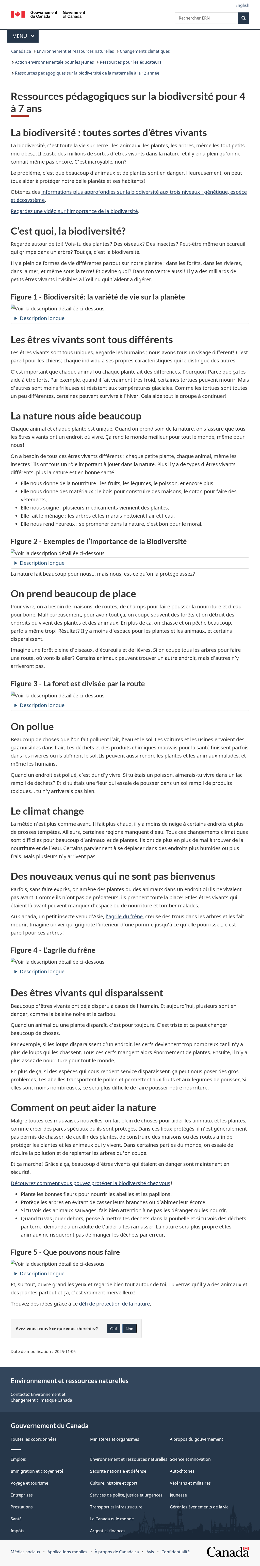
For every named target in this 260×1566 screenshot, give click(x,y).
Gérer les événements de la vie (199, 1507)
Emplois (18, 1459)
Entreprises (22, 1495)
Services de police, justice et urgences (126, 1495)
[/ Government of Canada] (48, 15)
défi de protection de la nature (114, 1303)
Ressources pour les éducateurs (130, 62)
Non (129, 1328)
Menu (25, 35)
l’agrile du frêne (124, 916)
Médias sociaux (25, 1552)
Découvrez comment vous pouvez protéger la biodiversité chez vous (90, 1183)
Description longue (42, 318)
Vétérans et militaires (190, 1483)
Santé (16, 1519)
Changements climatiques (145, 51)
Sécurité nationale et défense (118, 1471)
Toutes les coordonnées (34, 1439)
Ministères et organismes (114, 1439)
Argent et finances (107, 1531)
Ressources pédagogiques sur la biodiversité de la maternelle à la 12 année (87, 73)
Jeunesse (178, 1495)
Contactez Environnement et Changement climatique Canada (41, 1397)
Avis (150, 1552)
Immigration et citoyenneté (37, 1471)
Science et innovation (190, 1459)
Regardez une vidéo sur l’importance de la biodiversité (74, 211)
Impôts (17, 1531)
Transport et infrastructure (116, 1507)
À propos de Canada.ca (117, 1552)
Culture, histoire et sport (113, 1483)
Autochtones (182, 1471)
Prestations (22, 1507)
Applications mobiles (67, 1552)
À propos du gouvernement (196, 1439)
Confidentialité (175, 1552)
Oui (113, 1328)
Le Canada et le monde (112, 1519)
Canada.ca (21, 51)
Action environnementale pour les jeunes (54, 62)
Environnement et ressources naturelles (75, 51)
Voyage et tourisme (29, 1483)
